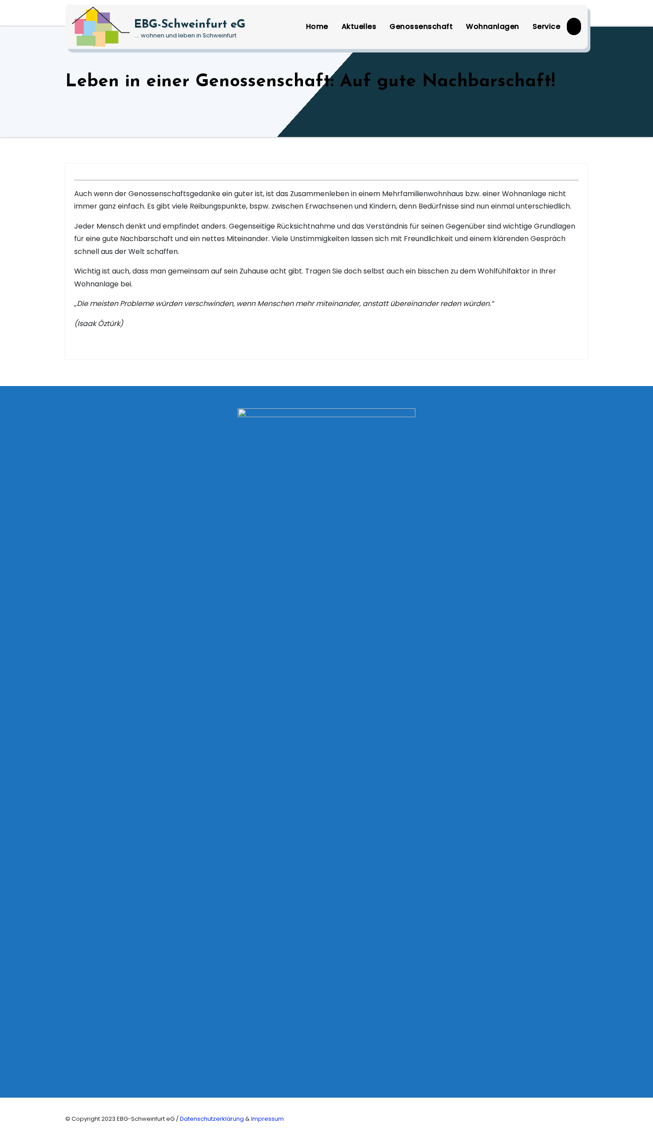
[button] (574, 26)
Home (317, 26)
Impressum (267, 1119)
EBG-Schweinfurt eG (190, 25)
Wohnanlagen (492, 26)
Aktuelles (359, 26)
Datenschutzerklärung (212, 1119)
